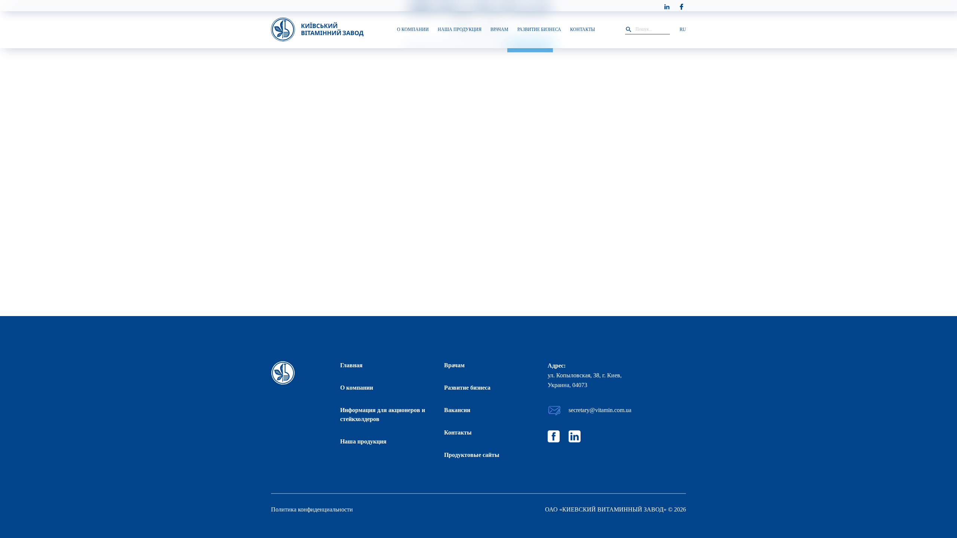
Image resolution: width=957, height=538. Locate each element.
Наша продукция (363, 441)
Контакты (458, 432)
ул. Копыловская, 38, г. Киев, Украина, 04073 (585, 380)
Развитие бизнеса (467, 387)
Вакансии (457, 410)
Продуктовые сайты (471, 455)
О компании (356, 387)
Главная (351, 365)
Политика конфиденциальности (312, 509)
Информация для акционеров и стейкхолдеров (382, 414)
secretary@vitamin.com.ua (600, 410)
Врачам (454, 365)
